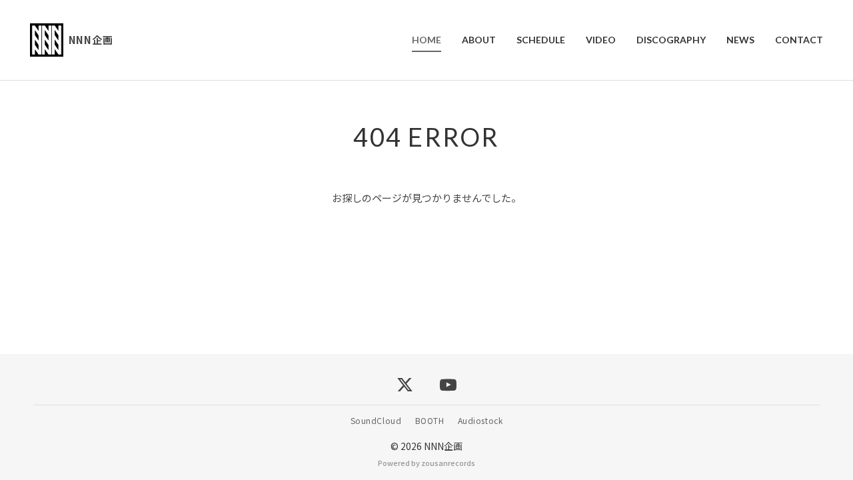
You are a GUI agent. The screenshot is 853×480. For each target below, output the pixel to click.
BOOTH (429, 420)
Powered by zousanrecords (426, 462)
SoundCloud (376, 420)
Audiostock (480, 420)
